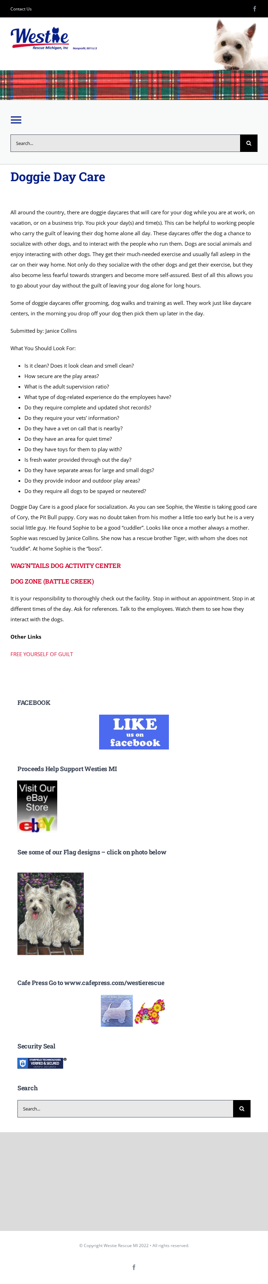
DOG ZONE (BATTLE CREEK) (52, 581)
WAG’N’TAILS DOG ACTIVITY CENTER (65, 565)
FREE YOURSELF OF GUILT (41, 654)
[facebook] (255, 8)
